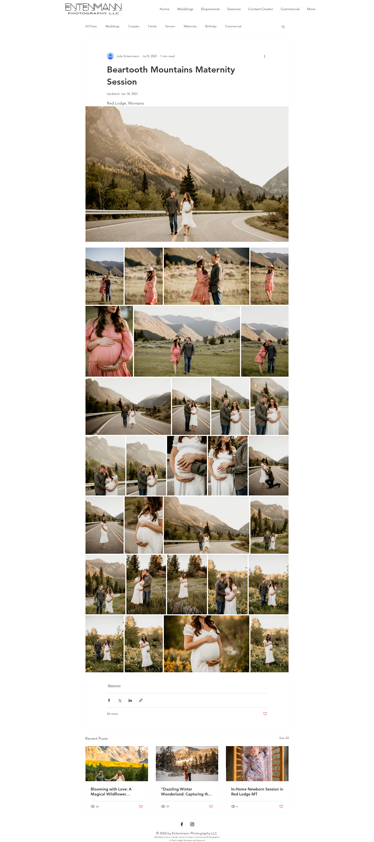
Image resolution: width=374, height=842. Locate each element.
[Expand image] (104, 276)
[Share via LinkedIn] (130, 700)
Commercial (233, 26)
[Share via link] (141, 700)
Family (152, 26)
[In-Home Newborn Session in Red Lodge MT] (257, 763)
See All (284, 738)
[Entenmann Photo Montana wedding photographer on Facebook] (181, 824)
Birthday (210, 26)
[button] (283, 26)
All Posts (91, 26)
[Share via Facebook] (109, 700)
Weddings (112, 26)
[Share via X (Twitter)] (120, 700)
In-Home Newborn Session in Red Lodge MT (257, 792)
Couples (133, 26)
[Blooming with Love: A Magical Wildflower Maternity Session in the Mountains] (116, 763)
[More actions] (264, 56)
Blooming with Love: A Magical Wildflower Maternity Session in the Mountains (112, 792)
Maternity (190, 26)
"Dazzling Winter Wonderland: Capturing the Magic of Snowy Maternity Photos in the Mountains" (185, 792)
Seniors (170, 26)
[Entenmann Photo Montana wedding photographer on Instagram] (192, 824)
